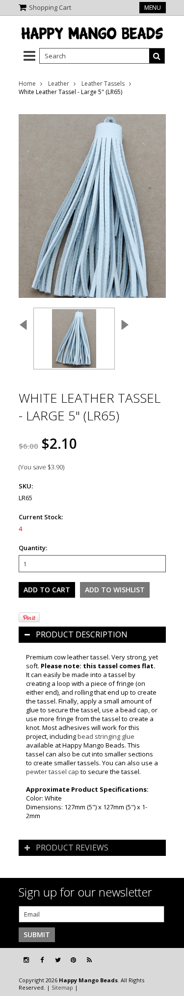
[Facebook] (42, 960)
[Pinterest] (73, 960)
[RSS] (89, 960)
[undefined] (92, 200)
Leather (58, 83)
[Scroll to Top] (169, 960)
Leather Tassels (103, 83)
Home (27, 83)
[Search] (157, 56)
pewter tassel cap (52, 771)
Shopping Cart (50, 7)
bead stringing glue (106, 736)
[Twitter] (58, 960)
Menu (152, 7)
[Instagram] (26, 960)
